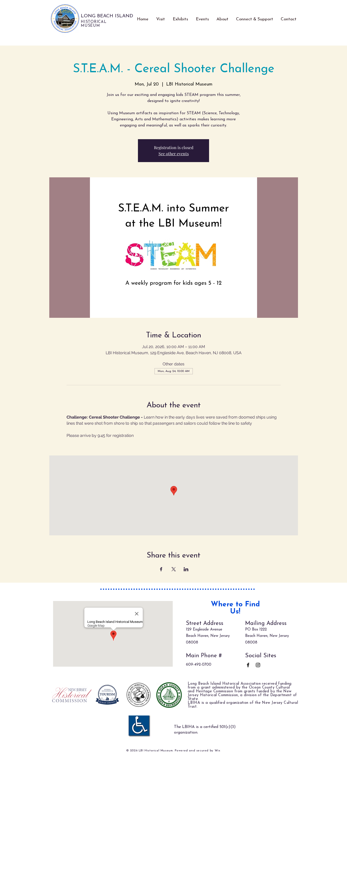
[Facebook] (248, 665)
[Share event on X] (173, 569)
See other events (174, 153)
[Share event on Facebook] (161, 569)
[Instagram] (258, 665)
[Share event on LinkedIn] (186, 569)
